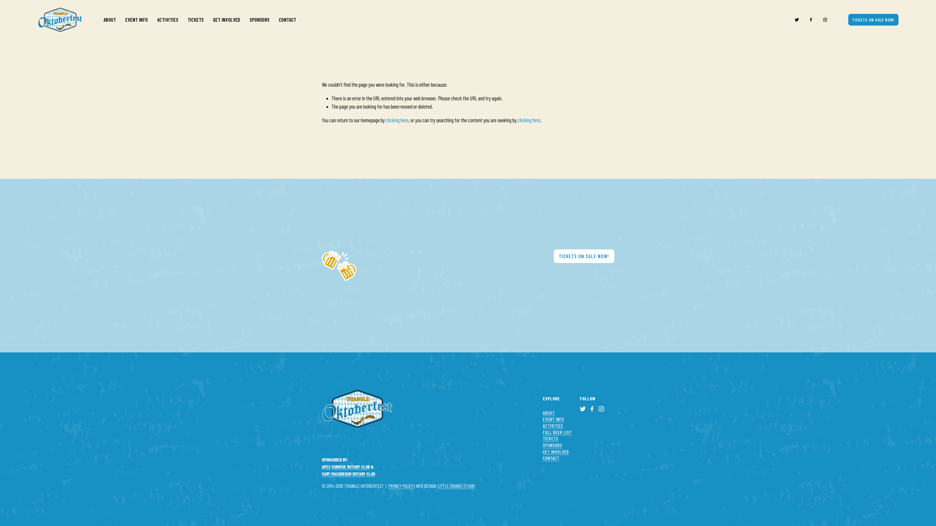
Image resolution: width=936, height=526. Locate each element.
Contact (287, 20)
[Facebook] (811, 19)
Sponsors (259, 20)
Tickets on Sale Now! (873, 19)
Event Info (136, 20)
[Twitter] (796, 19)
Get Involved (226, 20)
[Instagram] (825, 19)
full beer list (557, 432)
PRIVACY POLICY (400, 486)
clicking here (397, 120)
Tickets (196, 20)
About (110, 20)
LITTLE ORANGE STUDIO (456, 486)
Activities (167, 20)
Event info (553, 419)
